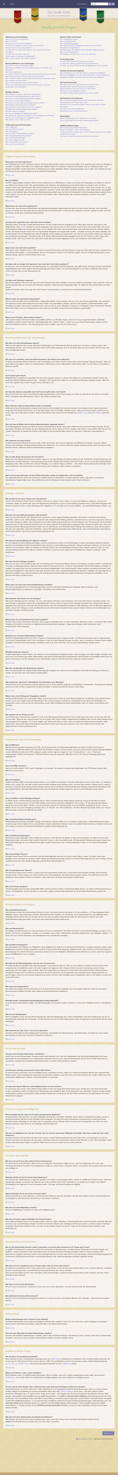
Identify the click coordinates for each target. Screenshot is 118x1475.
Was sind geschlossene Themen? (17, 142)
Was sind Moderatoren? (68, 41)
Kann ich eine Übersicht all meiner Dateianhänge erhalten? (79, 120)
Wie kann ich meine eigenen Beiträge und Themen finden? (79, 93)
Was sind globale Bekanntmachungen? (18, 136)
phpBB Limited (82, 413)
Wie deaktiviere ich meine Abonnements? (74, 111)
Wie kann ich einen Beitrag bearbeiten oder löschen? (23, 96)
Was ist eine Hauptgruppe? (69, 52)
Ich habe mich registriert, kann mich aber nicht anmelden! (25, 45)
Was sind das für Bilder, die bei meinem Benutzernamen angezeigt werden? (31, 78)
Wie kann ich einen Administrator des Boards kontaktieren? (79, 136)
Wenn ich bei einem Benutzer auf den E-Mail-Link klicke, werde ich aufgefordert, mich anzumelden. (28, 86)
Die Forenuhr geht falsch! (14, 72)
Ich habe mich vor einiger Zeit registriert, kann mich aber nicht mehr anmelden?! (28, 51)
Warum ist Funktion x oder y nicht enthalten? (75, 130)
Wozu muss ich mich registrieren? (17, 39)
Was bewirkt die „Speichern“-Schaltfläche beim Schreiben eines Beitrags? (30, 115)
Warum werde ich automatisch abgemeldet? (20, 56)
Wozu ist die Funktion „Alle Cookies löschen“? (21, 58)
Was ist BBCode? (11, 127)
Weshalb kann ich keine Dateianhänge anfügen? (22, 109)
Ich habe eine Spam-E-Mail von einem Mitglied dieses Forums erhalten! (84, 65)
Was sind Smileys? (12, 131)
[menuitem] (12, 4)
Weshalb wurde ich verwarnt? (15, 111)
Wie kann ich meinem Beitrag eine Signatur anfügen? (23, 98)
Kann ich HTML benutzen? (14, 129)
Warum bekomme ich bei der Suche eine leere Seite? (78, 89)
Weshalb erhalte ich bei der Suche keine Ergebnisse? (78, 87)
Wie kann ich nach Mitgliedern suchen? (73, 91)
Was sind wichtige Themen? (15, 140)
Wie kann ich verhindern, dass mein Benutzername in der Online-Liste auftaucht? (29, 69)
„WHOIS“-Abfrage (66, 1391)
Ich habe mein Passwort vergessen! (18, 54)
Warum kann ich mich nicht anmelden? (18, 48)
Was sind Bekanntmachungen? (16, 138)
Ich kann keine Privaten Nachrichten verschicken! (76, 61)
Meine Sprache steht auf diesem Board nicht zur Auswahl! (25, 76)
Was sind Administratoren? (69, 39)
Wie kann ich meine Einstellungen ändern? (20, 65)
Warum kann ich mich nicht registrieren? (19, 43)
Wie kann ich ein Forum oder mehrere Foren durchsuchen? (79, 84)
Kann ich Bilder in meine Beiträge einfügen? (20, 133)
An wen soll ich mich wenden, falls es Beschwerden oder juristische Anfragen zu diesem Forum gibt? (86, 133)
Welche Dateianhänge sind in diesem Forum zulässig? (78, 118)
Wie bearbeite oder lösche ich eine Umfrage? (20, 105)
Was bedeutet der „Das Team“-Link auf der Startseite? (78, 54)
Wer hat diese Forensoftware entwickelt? (73, 128)
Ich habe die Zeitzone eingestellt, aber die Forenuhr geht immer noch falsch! (31, 74)
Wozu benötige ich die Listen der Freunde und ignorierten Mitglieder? (83, 73)
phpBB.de (98, 413)
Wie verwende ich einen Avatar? (16, 80)
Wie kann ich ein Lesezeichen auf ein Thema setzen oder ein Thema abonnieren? (83, 105)
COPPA (24, 227)
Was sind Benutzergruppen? (69, 43)
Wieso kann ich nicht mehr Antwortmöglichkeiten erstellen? (25, 103)
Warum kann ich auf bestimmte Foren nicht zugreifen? (24, 107)
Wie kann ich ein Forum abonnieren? (72, 109)
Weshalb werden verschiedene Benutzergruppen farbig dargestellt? (82, 50)
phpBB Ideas (10, 1377)
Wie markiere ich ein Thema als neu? (18, 120)
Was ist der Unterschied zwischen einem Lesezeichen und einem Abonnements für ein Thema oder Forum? (81, 101)
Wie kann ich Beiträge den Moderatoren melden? (22, 113)
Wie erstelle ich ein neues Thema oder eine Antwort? (23, 94)
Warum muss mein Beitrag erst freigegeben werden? (23, 118)
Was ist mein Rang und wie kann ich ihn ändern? (22, 83)
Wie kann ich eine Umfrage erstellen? (18, 100)
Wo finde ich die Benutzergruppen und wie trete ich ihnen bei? (80, 45)
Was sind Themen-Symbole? (15, 144)
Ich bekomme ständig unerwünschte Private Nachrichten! (79, 63)
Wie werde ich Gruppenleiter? (70, 48)
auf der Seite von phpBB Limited (17, 1364)
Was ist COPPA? (11, 41)
